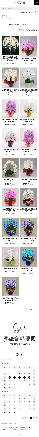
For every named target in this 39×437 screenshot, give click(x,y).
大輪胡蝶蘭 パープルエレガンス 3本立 (28, 239)
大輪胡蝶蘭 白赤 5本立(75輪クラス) (28, 91)
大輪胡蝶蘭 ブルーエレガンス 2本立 (28, 269)
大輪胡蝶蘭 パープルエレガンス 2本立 (11, 299)
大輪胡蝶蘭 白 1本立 (10, 268)
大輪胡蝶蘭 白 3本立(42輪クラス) (28, 180)
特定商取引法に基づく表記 (9, 427)
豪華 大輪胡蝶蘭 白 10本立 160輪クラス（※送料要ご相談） (10, 59)
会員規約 (15, 429)
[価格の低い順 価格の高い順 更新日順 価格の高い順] (32, 30)
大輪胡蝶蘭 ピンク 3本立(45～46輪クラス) (28, 150)
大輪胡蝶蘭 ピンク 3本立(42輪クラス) (10, 210)
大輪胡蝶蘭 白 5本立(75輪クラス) (10, 91)
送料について (6, 429)
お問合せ (23, 429)
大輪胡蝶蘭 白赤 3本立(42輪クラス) (28, 210)
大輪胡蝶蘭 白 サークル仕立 (10, 180)
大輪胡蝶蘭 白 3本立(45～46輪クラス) (28, 120)
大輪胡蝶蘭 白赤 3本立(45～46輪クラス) (10, 150)
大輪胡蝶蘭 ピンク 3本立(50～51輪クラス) (10, 120)
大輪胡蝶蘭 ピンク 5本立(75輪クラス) (28, 59)
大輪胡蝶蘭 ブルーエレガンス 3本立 (11, 239)
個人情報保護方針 (25, 427)
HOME (4, 8)
